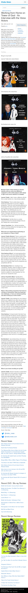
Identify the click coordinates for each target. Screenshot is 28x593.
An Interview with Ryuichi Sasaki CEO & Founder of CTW (13, 478)
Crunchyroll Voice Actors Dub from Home (13, 38)
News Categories (21, 25)
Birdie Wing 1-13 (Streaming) (8, 492)
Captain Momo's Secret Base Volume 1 (10, 571)
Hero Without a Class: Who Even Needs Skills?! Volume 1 (12, 576)
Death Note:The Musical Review (9, 447)
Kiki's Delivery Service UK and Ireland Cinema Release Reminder (12, 444)
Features (20, 30)
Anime (19, 28)
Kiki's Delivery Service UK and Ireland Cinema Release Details (12, 465)
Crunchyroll (13, 43)
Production (20, 31)
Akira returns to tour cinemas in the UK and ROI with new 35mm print (13, 469)
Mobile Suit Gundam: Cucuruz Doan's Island (12, 486)
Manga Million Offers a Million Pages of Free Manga (14, 460)
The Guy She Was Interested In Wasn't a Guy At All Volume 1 (13, 556)
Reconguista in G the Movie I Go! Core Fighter (12, 506)
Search (23, 7)
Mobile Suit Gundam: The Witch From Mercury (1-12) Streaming (13, 489)
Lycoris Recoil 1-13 (5, 497)
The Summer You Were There (8, 585)
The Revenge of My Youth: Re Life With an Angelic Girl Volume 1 (13, 567)
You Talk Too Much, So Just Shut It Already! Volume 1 (14, 561)
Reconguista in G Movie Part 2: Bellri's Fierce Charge (12, 503)
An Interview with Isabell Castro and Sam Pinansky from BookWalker (13, 456)
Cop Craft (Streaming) (6, 511)
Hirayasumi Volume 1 (6, 564)
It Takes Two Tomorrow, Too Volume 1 (10, 582)
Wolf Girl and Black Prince (7, 509)
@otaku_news (9, 433)
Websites (20, 33)
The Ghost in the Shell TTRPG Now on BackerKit (13, 462)
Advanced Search (6, 10)
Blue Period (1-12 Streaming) (8, 495)
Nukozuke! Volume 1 (6, 573)
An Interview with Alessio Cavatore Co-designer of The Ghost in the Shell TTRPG (13, 474)
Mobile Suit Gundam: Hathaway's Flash (11, 500)
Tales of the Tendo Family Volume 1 (10, 580)
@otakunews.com (11, 436)
